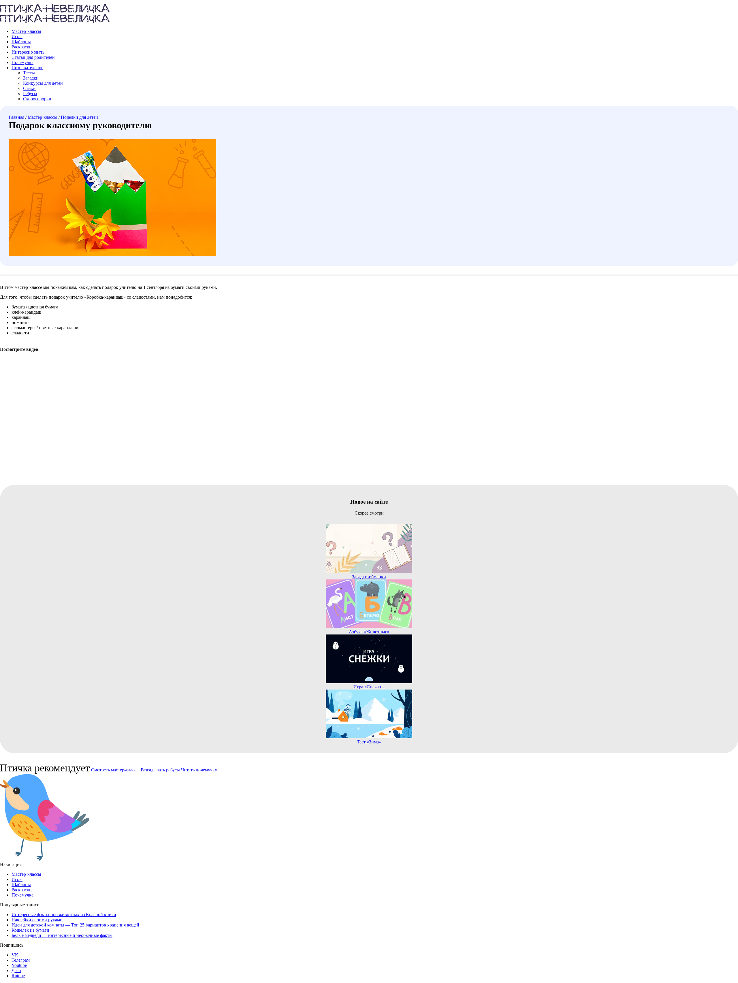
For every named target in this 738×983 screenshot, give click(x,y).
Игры (17, 36)
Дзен (16, 970)
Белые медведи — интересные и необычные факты (62, 935)
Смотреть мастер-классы (115, 769)
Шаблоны (21, 41)
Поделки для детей (79, 117)
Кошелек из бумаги (30, 930)
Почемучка (22, 62)
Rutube (18, 975)
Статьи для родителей (33, 57)
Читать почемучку (199, 769)
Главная (16, 117)
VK (15, 954)
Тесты (29, 72)
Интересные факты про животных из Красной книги (64, 914)
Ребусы (30, 93)
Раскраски (22, 46)
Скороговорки (37, 98)
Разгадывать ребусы (160, 769)
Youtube (19, 965)
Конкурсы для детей (43, 83)
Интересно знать (28, 52)
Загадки (31, 78)
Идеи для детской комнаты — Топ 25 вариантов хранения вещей (75, 924)
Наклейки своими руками (37, 919)
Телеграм (21, 960)
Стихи (29, 88)
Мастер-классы (26, 31)
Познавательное (27, 67)
